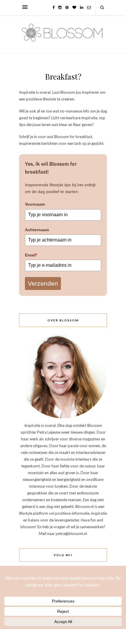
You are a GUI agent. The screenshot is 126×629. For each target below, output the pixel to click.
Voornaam (35, 204)
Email (31, 255)
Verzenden (43, 283)
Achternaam (37, 229)
